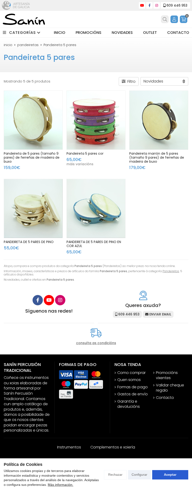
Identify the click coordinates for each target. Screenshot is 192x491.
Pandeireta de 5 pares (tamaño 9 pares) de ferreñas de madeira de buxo (31, 157)
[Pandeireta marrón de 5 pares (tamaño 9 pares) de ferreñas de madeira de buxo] (158, 120)
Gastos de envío (132, 394)
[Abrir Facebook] (149, 5)
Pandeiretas (170, 271)
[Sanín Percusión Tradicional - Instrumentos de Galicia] (24, 19)
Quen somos (129, 379)
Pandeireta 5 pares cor (84, 153)
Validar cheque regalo (170, 388)
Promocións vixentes (167, 375)
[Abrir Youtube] (142, 5)
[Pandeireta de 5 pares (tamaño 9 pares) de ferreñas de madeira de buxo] (33, 120)
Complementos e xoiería (112, 447)
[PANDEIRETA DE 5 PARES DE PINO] (33, 208)
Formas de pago (132, 387)
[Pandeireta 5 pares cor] (96, 120)
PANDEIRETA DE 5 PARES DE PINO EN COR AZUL (93, 244)
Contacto (165, 397)
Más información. (60, 485)
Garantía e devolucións (128, 404)
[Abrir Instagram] (156, 5)
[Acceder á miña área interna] (174, 19)
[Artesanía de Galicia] (16, 5)
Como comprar (131, 372)
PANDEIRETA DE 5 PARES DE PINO (29, 242)
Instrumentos (69, 447)
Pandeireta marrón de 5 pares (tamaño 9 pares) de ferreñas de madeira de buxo (156, 157)
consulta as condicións (96, 343)
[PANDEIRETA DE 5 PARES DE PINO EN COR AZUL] (96, 208)
